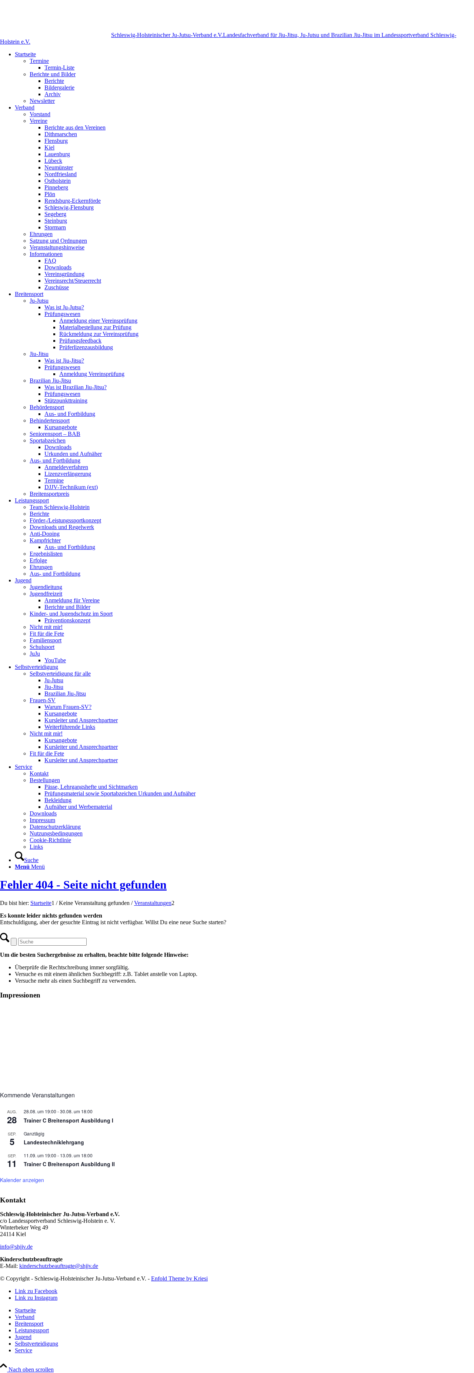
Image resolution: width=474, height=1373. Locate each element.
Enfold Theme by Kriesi (179, 1278)
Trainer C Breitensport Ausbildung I (68, 1120)
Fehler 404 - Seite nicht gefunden (83, 884)
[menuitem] (244, 77)
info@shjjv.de (16, 1247)
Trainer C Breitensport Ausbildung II (69, 1164)
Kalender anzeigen (22, 1180)
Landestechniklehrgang (54, 1142)
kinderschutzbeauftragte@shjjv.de (58, 1266)
